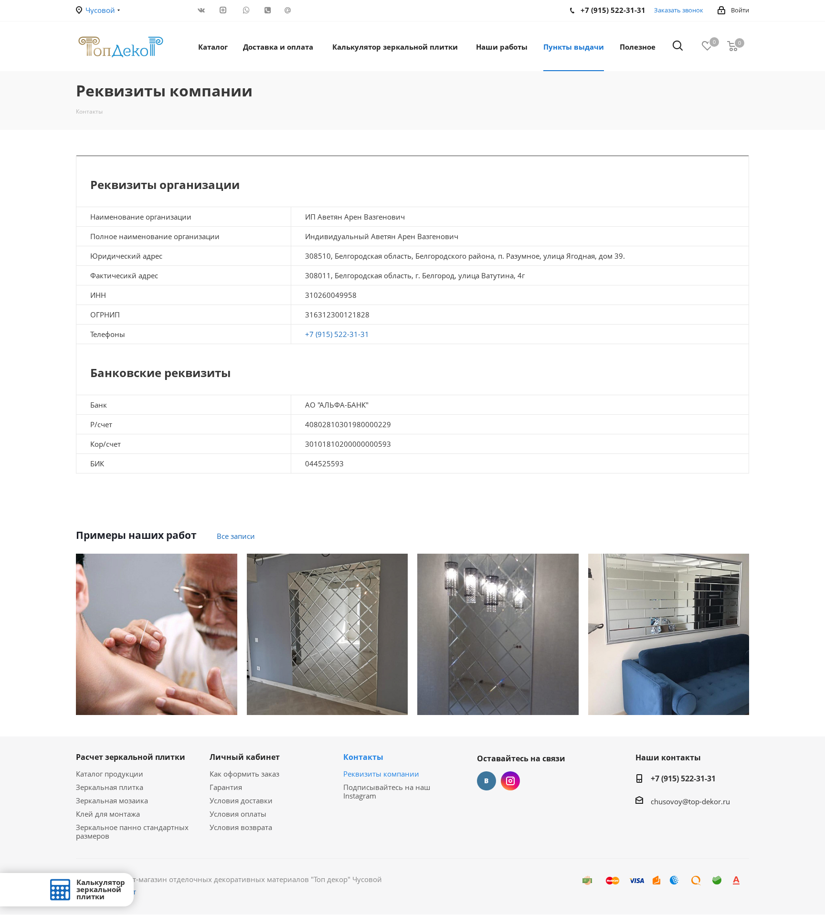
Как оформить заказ (244, 773)
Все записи (236, 536)
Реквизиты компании (381, 773)
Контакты (363, 757)
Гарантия (226, 787)
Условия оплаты (238, 814)
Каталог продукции (109, 773)
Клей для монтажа (108, 814)
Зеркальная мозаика (112, 800)
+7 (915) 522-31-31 (337, 334)
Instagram (510, 780)
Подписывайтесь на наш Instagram (386, 791)
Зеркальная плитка (109, 787)
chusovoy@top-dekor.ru (690, 801)
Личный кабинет (245, 757)
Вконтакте (486, 780)
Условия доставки (241, 800)
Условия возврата (241, 827)
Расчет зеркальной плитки (130, 757)
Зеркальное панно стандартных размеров (132, 831)
